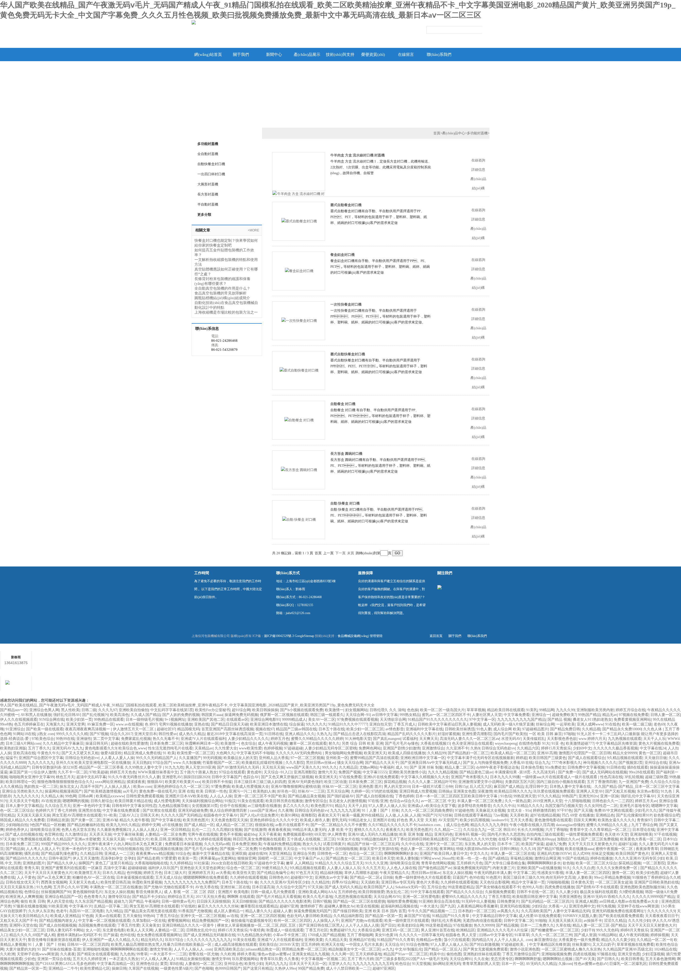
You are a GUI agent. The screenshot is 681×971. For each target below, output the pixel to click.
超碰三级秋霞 (656, 777)
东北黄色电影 (113, 930)
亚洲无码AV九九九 (67, 748)
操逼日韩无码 (97, 743)
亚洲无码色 (443, 834)
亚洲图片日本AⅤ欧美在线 (186, 796)
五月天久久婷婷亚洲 (90, 959)
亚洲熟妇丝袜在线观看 (481, 954)
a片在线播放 (172, 825)
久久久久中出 (504, 806)
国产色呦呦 (203, 968)
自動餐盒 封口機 (342, 404)
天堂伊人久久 (339, 964)
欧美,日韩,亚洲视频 (166, 839)
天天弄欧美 (519, 815)
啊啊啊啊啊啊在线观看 (129, 949)
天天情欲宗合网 (393, 720)
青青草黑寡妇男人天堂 (481, 964)
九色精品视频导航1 (174, 806)
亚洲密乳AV (172, 777)
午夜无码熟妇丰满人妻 (492, 873)
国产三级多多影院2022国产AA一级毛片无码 (411, 959)
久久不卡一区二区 (73, 772)
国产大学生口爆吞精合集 (504, 863)
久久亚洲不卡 (457, 748)
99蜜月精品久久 (275, 868)
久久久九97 (107, 710)
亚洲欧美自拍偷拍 (133, 710)
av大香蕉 (223, 873)
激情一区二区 (623, 873)
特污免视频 (606, 906)
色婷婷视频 (273, 748)
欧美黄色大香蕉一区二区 (640, 839)
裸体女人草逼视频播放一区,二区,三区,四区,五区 (257, 925)
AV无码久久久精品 (541, 964)
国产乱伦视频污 (95, 715)
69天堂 (320, 834)
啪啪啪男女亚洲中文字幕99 (31, 777)
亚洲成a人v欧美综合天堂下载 (432, 806)
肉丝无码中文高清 (560, 878)
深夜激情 (484, 791)
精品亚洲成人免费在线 (142, 753)
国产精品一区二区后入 (442, 949)
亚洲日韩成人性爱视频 (418, 791)
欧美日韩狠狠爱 (371, 892)
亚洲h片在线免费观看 (381, 777)
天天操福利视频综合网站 (202, 801)
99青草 (142, 954)
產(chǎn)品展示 (307, 54)
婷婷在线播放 (601, 858)
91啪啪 (540, 921)
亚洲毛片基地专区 (634, 806)
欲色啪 (568, 863)
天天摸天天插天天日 (565, 921)
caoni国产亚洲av (263, 810)
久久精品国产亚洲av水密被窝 (76, 839)
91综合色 (183, 854)
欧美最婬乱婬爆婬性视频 (263, 763)
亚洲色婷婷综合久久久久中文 (274, 820)
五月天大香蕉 (521, 820)
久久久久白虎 (583, 868)
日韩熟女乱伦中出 (201, 930)
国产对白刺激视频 (484, 945)
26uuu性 (448, 858)
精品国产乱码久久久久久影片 (411, 734)
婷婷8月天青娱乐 (634, 930)
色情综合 (31, 892)
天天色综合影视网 (494, 882)
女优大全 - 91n (519, 810)
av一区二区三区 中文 (438, 801)
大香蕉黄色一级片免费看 (578, 940)
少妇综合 (538, 906)
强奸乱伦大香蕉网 (446, 921)
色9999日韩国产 (228, 968)
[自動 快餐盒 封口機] (299, 519)
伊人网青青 (336, 834)
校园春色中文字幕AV (221, 815)
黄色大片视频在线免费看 (658, 743)
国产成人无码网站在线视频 (604, 772)
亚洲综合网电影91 (265, 720)
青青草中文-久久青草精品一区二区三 (600, 830)
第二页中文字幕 (106, 739)
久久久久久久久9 (661, 911)
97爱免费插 (220, 787)
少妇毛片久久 (645, 810)
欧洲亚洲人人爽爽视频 (24, 897)
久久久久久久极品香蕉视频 (615, 748)
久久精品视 (591, 729)
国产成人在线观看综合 (586, 758)
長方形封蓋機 (207, 194)
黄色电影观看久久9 (101, 748)
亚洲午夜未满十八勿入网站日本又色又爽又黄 (125, 844)
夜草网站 (446, 849)
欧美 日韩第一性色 (211, 791)
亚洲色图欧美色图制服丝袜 (642, 887)
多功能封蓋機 (477, 133)
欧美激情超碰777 (580, 743)
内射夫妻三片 (503, 868)
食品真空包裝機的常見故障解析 (220, 293)
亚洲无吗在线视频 (515, 906)
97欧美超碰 (98, 772)
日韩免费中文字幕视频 (586, 767)
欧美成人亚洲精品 (65, 916)
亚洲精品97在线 (362, 940)
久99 (188, 839)
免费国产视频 (349, 772)
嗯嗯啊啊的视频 (76, 801)
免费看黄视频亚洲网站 (632, 720)
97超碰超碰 (293, 748)
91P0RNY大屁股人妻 (580, 916)
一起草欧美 (565, 724)
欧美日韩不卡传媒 (217, 782)
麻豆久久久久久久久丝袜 (218, 906)
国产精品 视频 (559, 720)
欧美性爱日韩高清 (115, 882)
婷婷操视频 (659, 935)
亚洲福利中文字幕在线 (424, 729)
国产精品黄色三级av (476, 772)
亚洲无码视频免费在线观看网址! (618, 911)
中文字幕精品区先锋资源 (616, 743)
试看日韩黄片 (334, 844)
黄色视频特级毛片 (87, 892)
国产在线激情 (255, 830)
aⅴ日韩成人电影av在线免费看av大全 (629, 901)
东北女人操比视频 (457, 873)
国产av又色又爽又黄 (53, 878)
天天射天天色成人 (84, 882)
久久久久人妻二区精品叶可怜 (432, 782)
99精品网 (546, 710)
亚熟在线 (201, 724)
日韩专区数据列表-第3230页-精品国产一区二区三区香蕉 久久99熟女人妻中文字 (97, 767)
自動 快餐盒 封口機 (345, 503)
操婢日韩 (119, 968)
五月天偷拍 (132, 916)
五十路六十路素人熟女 (198, 772)
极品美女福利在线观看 (598, 892)
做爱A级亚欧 (111, 753)
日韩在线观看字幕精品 (472, 815)
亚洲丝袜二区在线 (235, 887)
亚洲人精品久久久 (300, 734)
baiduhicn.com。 (431, 825)
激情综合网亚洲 (547, 858)
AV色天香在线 (206, 887)
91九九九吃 (174, 767)
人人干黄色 (26, 878)
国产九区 (447, 906)
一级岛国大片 (137, 839)
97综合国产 (162, 763)
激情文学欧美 (161, 949)
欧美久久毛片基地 (318, 897)
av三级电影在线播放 (264, 806)
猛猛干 (11, 758)
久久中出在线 (412, 844)
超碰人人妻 (282, 911)
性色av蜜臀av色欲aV (591, 964)
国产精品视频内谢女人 (57, 921)
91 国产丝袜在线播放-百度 (59, 949)
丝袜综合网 (545, 724)
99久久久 (329, 767)
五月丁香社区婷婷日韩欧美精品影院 (419, 839)
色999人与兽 (532, 887)
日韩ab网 (86, 796)
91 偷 (254, 882)
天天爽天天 (428, 739)
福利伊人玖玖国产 (163, 868)
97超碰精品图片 (535, 729)
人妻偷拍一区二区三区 (203, 964)
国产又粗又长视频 (620, 791)
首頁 (436, 133)
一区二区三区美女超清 (613, 882)
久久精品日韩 (91, 854)
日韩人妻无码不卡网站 (65, 930)
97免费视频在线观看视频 (357, 720)
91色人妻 (483, 729)
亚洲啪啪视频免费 (556, 954)
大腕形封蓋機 (207, 184)
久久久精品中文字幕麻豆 (63, 743)
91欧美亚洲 (57, 906)
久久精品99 (436, 753)
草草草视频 (476, 710)
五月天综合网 (338, 791)
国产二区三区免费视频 (599, 839)
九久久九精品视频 (443, 772)
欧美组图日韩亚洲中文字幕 (534, 897)
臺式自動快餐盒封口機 (347, 354)
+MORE (253, 230)
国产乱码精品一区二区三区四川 (547, 901)
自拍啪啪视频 (346, 849)
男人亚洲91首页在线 (437, 930)
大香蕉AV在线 (521, 763)
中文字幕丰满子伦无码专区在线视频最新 (480, 758)
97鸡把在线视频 (384, 791)
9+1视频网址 (175, 720)
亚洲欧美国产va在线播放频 (539, 868)
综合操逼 (296, 724)
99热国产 (569, 796)
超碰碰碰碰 (137, 868)
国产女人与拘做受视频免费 (485, 763)
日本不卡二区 (508, 844)
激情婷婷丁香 (311, 906)
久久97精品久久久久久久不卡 (392, 825)
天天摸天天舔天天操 (33, 815)
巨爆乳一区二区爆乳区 (628, 964)
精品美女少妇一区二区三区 (22, 930)
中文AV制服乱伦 (408, 949)
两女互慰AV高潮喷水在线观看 (77, 815)
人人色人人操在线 (401, 868)
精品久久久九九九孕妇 (489, 825)
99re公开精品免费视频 (612, 878)
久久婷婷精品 (181, 863)
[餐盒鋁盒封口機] (299, 271)
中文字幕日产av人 (309, 858)
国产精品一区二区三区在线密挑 (359, 901)
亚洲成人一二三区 (119, 854)
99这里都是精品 (461, 887)
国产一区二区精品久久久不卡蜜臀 (338, 825)
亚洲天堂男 (75, 724)
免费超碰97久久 (343, 930)
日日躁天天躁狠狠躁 (213, 901)
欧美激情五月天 (87, 873)
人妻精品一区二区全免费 (165, 834)
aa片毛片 (130, 791)
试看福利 (409, 739)
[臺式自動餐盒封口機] (299, 221)
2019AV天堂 (289, 945)
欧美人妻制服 (407, 858)
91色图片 (493, 878)
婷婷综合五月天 (181, 897)
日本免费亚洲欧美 (246, 844)
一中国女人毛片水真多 (364, 945)
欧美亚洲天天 (375, 753)
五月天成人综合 (168, 878)
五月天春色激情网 (660, 959)
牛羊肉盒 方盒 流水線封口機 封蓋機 (357, 155)
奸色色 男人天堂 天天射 (416, 820)
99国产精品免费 (311, 968)
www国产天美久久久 (303, 767)
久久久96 (108, 849)
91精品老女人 (359, 820)
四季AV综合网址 (345, 882)
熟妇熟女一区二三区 (41, 787)
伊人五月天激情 (86, 858)
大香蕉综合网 (369, 930)
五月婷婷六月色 (469, 863)
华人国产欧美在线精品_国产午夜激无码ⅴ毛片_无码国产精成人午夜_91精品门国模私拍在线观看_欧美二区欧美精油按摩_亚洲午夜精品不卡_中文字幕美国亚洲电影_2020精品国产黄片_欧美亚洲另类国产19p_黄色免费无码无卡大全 (187, 705)
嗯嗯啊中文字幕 (664, 806)
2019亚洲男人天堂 (547, 801)
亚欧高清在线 (24, 753)
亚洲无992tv (588, 796)
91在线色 (612, 724)
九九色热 (127, 954)
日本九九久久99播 (505, 777)
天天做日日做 (655, 758)
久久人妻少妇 (567, 892)
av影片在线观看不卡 (292, 825)
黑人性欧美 (70, 710)
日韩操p (444, 791)
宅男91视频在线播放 (175, 724)
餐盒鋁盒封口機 (342, 255)
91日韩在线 (273, 734)
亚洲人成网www (590, 724)
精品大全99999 (625, 753)
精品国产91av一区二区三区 (405, 954)
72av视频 (500, 815)
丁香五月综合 (167, 916)
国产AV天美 (585, 959)
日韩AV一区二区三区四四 (88, 945)
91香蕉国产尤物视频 (195, 911)
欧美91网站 (290, 815)
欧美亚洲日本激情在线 (268, 724)
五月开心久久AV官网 (70, 887)
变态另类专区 (502, 959)
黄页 (164, 964)
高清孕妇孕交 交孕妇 (118, 858)
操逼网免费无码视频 (241, 715)
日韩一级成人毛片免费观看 (273, 892)
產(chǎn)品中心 (453, 133)
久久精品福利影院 (348, 916)
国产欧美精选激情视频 (102, 791)
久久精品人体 (52, 796)
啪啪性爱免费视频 (402, 901)
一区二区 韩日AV (501, 830)
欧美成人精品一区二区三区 (513, 753)
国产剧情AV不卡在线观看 (597, 887)
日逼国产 (459, 878)
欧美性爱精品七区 (95, 968)
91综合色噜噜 (417, 945)
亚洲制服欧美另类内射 (595, 710)
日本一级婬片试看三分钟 (432, 787)
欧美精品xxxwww (110, 796)
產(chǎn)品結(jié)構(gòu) (478, 188)
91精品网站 (607, 935)
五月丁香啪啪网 (360, 935)
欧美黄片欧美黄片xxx (182, 782)
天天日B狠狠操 (244, 901)
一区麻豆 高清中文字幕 (107, 868)
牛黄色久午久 (48, 753)
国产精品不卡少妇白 (149, 897)
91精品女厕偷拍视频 (193, 959)
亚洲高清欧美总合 (229, 949)
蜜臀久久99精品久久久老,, (607, 825)
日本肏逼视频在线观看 (134, 878)
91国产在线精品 (575, 858)
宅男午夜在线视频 (203, 834)
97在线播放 (462, 925)
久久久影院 (294, 763)
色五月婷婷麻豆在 (29, 724)
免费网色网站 (370, 748)
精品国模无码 (188, 729)
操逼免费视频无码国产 (472, 868)
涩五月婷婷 (310, 945)
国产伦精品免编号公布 (275, 873)
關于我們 (241, 54)
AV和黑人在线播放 (35, 715)
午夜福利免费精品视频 (282, 844)
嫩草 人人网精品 (299, 863)
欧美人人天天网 (140, 930)
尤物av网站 (368, 767)
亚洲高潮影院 (305, 772)
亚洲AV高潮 (547, 753)
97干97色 (564, 810)
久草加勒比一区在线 (149, 921)
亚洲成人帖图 (586, 901)
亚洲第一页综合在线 (54, 959)
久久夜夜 (67, 954)
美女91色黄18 (386, 935)
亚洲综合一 (540, 715)
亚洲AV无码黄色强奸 (305, 782)
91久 (566, 868)
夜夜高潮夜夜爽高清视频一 (88, 729)
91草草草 (521, 935)
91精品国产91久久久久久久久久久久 (437, 720)
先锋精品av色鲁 (429, 940)
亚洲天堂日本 (145, 734)
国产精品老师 (148, 858)
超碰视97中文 (301, 878)
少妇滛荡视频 (653, 954)
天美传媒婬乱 (534, 739)
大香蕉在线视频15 (435, 743)
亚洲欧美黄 (313, 940)
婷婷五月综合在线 (630, 710)
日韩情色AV (279, 878)
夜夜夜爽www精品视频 (155, 854)
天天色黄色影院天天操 (229, 820)
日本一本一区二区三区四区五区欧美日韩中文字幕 (457, 796)
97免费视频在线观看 (33, 839)
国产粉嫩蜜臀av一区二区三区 (555, 930)
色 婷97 (151, 724)
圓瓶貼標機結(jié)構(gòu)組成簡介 (222, 298)
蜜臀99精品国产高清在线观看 (374, 758)
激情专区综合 (316, 801)
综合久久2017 (121, 734)
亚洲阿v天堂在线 (23, 925)
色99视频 (134, 873)
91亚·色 (557, 743)
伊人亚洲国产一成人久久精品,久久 (110, 940)
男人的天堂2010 (397, 787)
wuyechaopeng (506, 743)
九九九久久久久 (26, 796)
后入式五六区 (481, 787)
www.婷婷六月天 (592, 739)
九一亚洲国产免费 (633, 782)
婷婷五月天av (646, 801)
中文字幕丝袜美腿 (128, 834)
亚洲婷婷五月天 (201, 873)
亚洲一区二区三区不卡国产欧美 (260, 796)
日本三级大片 (175, 873)
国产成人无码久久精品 (343, 887)
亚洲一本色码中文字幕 (91, 806)
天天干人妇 (357, 806)
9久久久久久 (316, 724)
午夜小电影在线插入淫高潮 (531, 825)
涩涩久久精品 (615, 921)
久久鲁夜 (291, 959)
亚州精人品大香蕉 (274, 758)
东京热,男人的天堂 (479, 844)
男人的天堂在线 (60, 901)
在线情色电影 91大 (534, 743)
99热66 (148, 916)
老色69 (659, 724)
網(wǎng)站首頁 (208, 54)
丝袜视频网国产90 (56, 892)
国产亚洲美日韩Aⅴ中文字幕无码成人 (430, 763)
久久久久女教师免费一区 (617, 868)
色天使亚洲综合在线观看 (472, 743)
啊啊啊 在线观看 (240, 897)
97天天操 (315, 887)
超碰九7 (120, 901)
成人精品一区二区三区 (234, 825)
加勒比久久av (568, 839)
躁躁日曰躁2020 (197, 777)
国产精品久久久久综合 (464, 892)
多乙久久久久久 (296, 806)
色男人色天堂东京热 (78, 830)
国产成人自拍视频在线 (374, 796)
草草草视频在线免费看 (635, 945)
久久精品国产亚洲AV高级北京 (627, 949)
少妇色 (29, 959)
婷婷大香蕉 (246, 954)
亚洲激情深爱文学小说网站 (480, 782)
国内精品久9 (482, 940)
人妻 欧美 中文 (340, 830)
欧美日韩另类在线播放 (284, 801)
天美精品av (203, 748)
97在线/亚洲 (378, 801)
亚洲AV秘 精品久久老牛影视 (125, 820)
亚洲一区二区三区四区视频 (262, 916)
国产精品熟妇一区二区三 (468, 753)
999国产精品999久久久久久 (63, 844)
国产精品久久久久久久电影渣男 (285, 901)
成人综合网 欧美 (506, 729)
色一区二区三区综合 (17, 810)
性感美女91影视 (550, 873)
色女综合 (248, 743)
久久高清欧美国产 (536, 911)
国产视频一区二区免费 (238, 849)
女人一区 (93, 930)
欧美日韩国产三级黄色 (547, 758)
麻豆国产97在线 (417, 916)
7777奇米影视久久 (566, 763)
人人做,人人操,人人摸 (403, 815)
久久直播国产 (190, 758)
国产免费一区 (569, 772)
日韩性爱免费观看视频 (144, 796)
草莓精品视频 (521, 858)
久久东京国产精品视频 (93, 901)
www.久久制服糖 (187, 763)
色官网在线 (53, 834)
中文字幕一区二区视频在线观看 (104, 921)
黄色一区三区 (650, 753)
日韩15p (461, 787)
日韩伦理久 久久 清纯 (387, 710)
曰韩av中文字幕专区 (496, 935)
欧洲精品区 (465, 930)
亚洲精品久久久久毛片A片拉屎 (503, 930)
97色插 (87, 916)
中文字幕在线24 (653, 748)
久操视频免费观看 (500, 892)
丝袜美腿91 (581, 945)
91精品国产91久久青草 (451, 916)
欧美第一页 (187, 858)
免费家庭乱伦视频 (136, 739)
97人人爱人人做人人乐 (387, 806)
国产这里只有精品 (258, 968)
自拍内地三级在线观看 (545, 834)
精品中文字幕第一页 (528, 882)
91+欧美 (110, 815)
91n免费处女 (555, 767)
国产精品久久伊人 (62, 863)
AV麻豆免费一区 (100, 724)
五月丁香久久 (39, 748)
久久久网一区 (342, 954)
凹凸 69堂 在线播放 (578, 815)
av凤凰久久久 (508, 911)
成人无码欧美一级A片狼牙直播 (508, 724)
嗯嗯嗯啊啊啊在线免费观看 (205, 878)
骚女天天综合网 (350, 763)
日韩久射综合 (101, 801)
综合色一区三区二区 (243, 868)
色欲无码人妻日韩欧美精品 (309, 916)
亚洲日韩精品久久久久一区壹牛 (188, 925)
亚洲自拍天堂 (380, 724)
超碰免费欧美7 (564, 715)
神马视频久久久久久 (600, 763)
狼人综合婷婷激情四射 (229, 810)
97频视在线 (606, 954)
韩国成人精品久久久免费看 (22, 820)
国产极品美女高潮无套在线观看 (150, 911)
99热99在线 (65, 739)
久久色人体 (653, 729)
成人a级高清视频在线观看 (235, 945)
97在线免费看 (350, 777)
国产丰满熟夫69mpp (538, 839)
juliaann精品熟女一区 (263, 949)
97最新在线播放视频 (30, 906)
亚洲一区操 (609, 796)
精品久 (340, 806)
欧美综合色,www (132, 748)
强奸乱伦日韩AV (66, 715)
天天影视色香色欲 (562, 739)
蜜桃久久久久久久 (369, 830)
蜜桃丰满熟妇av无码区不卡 (79, 935)
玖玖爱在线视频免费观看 (553, 791)
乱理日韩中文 (536, 787)
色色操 (412, 710)
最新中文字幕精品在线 (211, 854)
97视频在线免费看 (634, 715)
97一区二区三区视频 (307, 758)
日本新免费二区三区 (166, 743)
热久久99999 (484, 925)
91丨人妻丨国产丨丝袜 (380, 810)
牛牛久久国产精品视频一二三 (432, 911)
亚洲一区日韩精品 (175, 830)
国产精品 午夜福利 (144, 901)
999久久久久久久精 (72, 734)
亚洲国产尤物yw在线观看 (362, 921)
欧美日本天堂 (383, 858)
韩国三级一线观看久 (327, 715)
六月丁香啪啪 (556, 830)
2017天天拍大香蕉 (210, 897)
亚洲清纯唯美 (641, 834)
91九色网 (43, 887)
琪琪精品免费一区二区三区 (304, 949)
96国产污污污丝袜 (437, 815)
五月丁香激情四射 (602, 782)
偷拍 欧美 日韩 (32, 901)
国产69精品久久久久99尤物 (474, 839)
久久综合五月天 (58, 806)
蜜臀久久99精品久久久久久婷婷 (317, 739)
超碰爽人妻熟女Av (339, 906)
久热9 (475, 748)
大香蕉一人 (557, 906)
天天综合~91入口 (278, 772)
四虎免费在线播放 (559, 887)
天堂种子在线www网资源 (638, 906)
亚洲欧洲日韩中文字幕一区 (422, 758)
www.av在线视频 (129, 724)
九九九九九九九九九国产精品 (521, 720)
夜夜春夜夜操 (279, 830)
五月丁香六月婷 (360, 959)
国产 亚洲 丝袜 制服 (426, 767)
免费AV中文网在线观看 (613, 810)
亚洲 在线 (186, 791)
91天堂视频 (421, 964)
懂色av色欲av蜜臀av (274, 954)
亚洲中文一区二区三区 (444, 844)
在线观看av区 (237, 720)
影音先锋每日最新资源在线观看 (54, 940)
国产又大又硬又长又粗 (80, 753)
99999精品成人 (294, 720)
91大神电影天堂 (358, 739)
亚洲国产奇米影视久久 (469, 777)
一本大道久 (429, 906)
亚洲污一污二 (240, 791)
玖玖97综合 (175, 940)
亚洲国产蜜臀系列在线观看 (63, 868)
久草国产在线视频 (143, 968)
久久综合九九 (474, 830)
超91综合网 (241, 710)
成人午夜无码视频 (273, 743)
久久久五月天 (373, 868)
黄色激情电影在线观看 (553, 820)
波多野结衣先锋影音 (474, 806)
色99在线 (476, 878)
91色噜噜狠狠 (270, 849)
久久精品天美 (336, 940)
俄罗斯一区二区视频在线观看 (284, 715)
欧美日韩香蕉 (632, 959)
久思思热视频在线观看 (353, 897)
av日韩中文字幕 (385, 715)
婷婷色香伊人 (17, 830)
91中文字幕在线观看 (427, 892)
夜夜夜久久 (395, 830)
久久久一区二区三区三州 (551, 935)
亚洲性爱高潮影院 (477, 734)
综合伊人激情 (45, 772)
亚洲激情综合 (433, 748)
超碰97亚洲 (289, 906)
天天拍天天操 (273, 767)
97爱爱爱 (168, 858)
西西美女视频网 (54, 882)
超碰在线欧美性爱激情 (129, 743)
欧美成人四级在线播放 (406, 753)
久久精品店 (348, 767)
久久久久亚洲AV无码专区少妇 (639, 858)
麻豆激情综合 (545, 940)
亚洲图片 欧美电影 (233, 892)
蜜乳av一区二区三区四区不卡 (446, 715)
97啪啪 (569, 734)
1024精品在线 (665, 949)
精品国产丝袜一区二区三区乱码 (373, 844)
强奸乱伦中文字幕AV (638, 796)
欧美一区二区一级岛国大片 (442, 710)
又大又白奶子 (603, 945)
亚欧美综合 (268, 945)
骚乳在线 (31, 854)
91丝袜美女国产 (320, 849)
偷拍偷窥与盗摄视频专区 (251, 921)
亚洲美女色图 (464, 791)
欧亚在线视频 (367, 906)
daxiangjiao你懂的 (570, 825)
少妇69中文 (582, 748)
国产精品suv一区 (13, 710)
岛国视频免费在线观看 (96, 925)
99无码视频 (212, 758)
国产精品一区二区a (365, 878)
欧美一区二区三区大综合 (596, 863)
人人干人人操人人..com (513, 940)
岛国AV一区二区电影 (86, 911)
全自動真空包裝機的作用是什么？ (222, 288)
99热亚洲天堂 (524, 796)
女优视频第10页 (205, 806)
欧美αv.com (142, 787)
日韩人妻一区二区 (665, 715)
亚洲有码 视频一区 (470, 834)
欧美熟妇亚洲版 (13, 748)
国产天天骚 (583, 810)
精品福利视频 (331, 873)
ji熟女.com (45, 734)
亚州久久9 (64, 763)
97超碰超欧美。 (514, 945)
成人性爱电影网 (167, 801)
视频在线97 (264, 729)
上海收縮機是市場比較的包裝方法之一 (226, 312)
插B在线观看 (637, 767)
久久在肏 (481, 959)
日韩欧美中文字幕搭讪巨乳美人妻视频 (449, 724)
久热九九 (324, 734)
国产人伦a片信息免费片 (259, 815)
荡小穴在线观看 (457, 940)
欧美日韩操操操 (265, 710)
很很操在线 (264, 825)
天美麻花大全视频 (490, 810)
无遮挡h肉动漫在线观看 (482, 921)
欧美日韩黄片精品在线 (133, 801)
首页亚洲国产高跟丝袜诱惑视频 (227, 729)
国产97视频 (99, 734)
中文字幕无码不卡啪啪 (255, 753)
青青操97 (644, 820)
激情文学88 (220, 959)
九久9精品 (114, 911)
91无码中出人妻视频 (478, 901)
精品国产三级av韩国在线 (296, 729)
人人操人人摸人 (117, 787)
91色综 (506, 796)
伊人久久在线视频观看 (18, 720)
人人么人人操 (221, 796)
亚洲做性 (83, 739)
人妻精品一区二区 (169, 930)
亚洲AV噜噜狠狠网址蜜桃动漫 (295, 787)
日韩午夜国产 (59, 858)
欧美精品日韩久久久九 (512, 791)
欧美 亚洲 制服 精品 (415, 834)
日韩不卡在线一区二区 (535, 892)
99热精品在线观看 (109, 720)
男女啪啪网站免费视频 (343, 753)
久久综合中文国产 (291, 887)
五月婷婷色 (347, 892)
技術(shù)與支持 (340, 54)
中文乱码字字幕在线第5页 (171, 710)
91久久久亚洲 (376, 863)
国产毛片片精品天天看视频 (278, 897)
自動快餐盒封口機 (211, 164)
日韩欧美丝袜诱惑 (460, 729)
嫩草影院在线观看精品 (259, 906)
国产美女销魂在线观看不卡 (498, 887)
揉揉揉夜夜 (136, 782)
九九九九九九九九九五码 (372, 964)
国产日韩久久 (608, 959)
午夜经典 (257, 930)
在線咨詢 (478, 160)
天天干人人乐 (654, 739)
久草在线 (563, 925)
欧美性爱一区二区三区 (195, 753)
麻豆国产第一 (20, 772)
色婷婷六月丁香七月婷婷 (55, 810)
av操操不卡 (593, 921)
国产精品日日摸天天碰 (229, 724)
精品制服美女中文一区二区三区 (354, 949)
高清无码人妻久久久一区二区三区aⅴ (469, 739)
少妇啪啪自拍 (17, 825)
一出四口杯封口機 (211, 174)
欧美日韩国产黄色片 (632, 854)
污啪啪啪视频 (558, 882)
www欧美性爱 (250, 748)
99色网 (70, 796)
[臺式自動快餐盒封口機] (299, 370)
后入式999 (581, 854)
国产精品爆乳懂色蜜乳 (59, 854)
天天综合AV (394, 945)
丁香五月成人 (404, 724)
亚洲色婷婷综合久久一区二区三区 (181, 787)
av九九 (387, 949)
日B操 (388, 878)
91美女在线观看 (251, 801)
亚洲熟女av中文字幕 (331, 878)
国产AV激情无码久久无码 (238, 767)
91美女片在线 (348, 839)
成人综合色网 (457, 825)
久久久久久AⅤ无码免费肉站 (299, 753)
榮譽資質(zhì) (373, 54)
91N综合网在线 (51, 720)
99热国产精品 (589, 715)
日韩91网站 (509, 849)
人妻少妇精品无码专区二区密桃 (331, 748)
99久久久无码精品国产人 (156, 758)
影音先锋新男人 (149, 892)
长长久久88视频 (530, 830)
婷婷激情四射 (544, 810)
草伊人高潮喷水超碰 (361, 873)
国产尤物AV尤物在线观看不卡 (168, 887)
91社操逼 (201, 863)
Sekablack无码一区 (410, 887)
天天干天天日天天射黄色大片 (592, 844)
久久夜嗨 (285, 810)
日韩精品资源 (58, 820)
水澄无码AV (511, 739)
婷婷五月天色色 (123, 772)
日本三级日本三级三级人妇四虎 (260, 782)
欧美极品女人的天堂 (240, 758)
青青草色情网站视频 (438, 863)
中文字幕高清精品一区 (115, 964)
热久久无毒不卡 (166, 739)
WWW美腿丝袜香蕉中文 (158, 772)
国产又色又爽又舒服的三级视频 (287, 777)
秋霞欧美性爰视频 (147, 882)
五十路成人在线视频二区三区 (311, 839)
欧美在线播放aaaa (579, 849)
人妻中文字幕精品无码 (571, 911)
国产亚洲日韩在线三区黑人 (321, 925)
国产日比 (388, 925)
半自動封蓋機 (207, 204)
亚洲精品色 (605, 815)
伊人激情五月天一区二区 (134, 729)
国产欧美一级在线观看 (44, 729)
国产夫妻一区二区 (86, 820)
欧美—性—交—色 (471, 858)
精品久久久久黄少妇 (618, 940)
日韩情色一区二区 (332, 854)
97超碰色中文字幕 (269, 863)
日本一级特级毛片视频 (144, 720)
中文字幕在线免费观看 (121, 810)
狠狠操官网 (246, 858)
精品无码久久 (152, 940)
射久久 (334, 743)
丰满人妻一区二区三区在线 (512, 854)
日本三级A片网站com (23, 743)
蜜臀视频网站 (179, 921)
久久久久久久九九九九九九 (208, 940)
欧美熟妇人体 (264, 791)
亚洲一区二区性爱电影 (421, 897)
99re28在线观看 (641, 772)
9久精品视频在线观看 (624, 758)
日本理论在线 (643, 830)
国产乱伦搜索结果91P (634, 815)
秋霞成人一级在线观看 (285, 930)
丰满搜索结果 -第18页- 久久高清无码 (525, 772)
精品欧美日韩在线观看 (505, 710)
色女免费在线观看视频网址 (159, 935)
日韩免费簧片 (508, 901)
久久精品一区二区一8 (654, 940)
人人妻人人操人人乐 (343, 868)
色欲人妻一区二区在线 (419, 849)
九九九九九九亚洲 (345, 810)
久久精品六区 (528, 748)
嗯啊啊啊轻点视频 (558, 959)
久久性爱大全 (226, 748)
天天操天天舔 (113, 839)
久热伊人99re (285, 968)
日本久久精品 (113, 873)
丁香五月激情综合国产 (520, 954)
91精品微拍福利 (374, 839)
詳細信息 (478, 170)
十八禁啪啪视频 (577, 801)
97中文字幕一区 (482, 720)
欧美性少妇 (253, 964)
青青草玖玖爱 (271, 959)
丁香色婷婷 (404, 796)
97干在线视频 (665, 834)
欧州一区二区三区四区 (292, 921)
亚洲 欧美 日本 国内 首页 (385, 911)
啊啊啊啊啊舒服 (528, 959)
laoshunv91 (499, 820)
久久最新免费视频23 (113, 830)
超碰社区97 (166, 729)
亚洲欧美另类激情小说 (407, 772)
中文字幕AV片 (80, 906)
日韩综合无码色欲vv (498, 748)
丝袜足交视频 (602, 854)
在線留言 (406, 54)
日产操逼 (110, 935)
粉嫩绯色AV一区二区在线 (93, 878)
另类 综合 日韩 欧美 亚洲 (362, 743)
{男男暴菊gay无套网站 (216, 858)
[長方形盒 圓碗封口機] (299, 470)
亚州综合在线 (656, 763)
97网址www (430, 858)
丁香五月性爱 (128, 925)
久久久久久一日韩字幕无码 (421, 935)
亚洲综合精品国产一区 (63, 897)
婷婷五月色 (280, 739)
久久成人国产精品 (145, 715)
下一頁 (340, 553)
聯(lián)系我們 (439, 54)
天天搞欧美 (370, 882)
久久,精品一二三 (447, 830)
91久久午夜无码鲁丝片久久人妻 (134, 777)
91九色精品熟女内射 (254, 935)
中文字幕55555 (375, 772)
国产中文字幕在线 (166, 820)
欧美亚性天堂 (243, 873)
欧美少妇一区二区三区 (365, 729)
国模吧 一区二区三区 (275, 858)
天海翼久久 (55, 724)
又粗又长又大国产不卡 (18, 921)
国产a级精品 (498, 858)
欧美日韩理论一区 (20, 782)
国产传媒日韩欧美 (348, 911)
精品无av (609, 715)
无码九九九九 (276, 964)
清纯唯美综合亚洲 (45, 830)
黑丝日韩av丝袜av (320, 763)
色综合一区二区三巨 (365, 854)
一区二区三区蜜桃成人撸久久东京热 (571, 949)
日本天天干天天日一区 (307, 964)
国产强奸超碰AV (340, 796)
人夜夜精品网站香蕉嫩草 (477, 906)
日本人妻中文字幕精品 (24, 806)
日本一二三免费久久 (537, 925)
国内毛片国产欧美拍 (510, 734)
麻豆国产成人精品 (509, 787)
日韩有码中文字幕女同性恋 (134, 806)
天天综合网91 (461, 959)
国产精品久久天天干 (381, 763)
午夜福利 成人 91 (394, 767)
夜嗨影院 (308, 815)
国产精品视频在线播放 (163, 849)
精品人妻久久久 (258, 911)
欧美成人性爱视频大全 (250, 787)
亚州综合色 (233, 964)
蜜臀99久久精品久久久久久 (464, 897)
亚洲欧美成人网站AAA (317, 892)
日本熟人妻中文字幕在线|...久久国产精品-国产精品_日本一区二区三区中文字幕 (615, 787)
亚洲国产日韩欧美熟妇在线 (656, 882)
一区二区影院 (654, 863)
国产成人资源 (585, 935)
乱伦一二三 (201, 830)
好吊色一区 (286, 791)
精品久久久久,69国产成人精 (32, 935)
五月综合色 (436, 887)
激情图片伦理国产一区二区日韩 (585, 753)
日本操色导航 (532, 767)
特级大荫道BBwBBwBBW (477, 849)
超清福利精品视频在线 (399, 906)
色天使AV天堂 (616, 834)
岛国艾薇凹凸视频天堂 (563, 806)
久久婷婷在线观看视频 (212, 839)
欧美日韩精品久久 (33, 916)
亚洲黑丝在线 (89, 810)
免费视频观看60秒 (298, 834)
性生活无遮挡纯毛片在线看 (170, 748)
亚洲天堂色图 (629, 954)
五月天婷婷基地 (368, 954)
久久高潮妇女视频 (227, 830)
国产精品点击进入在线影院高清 (359, 734)
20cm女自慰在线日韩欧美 (231, 863)
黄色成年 (254, 772)
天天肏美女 (151, 925)
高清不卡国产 (91, 787)
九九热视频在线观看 (624, 739)
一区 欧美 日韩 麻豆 (545, 734)
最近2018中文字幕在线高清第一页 (235, 734)
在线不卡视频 (509, 839)
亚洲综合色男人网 (44, 710)
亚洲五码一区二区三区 (400, 930)
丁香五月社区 (316, 930)
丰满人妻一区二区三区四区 (587, 873)
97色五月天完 (307, 873)
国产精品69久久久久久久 (26, 858)
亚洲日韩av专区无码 (397, 882)
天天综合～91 (294, 849)
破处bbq (250, 834)
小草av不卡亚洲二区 (289, 935)
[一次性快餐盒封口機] (299, 320)
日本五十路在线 (331, 729)
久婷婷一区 (360, 791)
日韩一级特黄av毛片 (178, 901)
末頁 (350, 553)
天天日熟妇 (141, 763)
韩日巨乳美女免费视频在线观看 (259, 839)
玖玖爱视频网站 (245, 959)
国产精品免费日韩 (565, 729)
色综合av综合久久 (404, 801)
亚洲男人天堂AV (589, 791)
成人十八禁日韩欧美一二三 (348, 968)
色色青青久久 (95, 897)
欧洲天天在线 (332, 945)
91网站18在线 (24, 734)
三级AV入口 (128, 815)
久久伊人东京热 (41, 911)
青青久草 (31, 868)
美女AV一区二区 (321, 720)
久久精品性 (320, 882)
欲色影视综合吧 (667, 815)
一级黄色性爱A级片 (176, 968)
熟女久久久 (311, 844)
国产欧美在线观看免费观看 (621, 916)
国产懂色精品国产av (434, 868)
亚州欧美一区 (337, 758)
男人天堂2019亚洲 (200, 767)
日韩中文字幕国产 (226, 777)
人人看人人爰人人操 (117, 758)
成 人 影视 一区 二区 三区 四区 (190, 892)
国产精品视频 (507, 925)
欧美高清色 (119, 715)
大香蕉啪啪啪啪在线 (151, 863)
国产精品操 (15, 849)
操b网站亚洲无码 (446, 964)
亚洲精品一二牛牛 (63, 968)
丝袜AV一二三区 (311, 791)
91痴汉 (230, 801)
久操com (565, 964)
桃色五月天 (65, 777)
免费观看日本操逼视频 (183, 844)
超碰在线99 (257, 854)
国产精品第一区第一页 (383, 916)
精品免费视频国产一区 (210, 921)
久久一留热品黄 (518, 801)
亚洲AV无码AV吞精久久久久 (606, 897)
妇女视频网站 (356, 710)
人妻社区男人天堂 (487, 715)
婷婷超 (521, 758)
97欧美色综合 (43, 739)
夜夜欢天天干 (329, 815)
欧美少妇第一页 (79, 720)
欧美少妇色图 (647, 873)
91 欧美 (169, 753)
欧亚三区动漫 (335, 782)
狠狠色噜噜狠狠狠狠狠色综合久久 (65, 782)
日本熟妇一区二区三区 (476, 911)
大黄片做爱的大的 (20, 949)
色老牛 (61, 911)
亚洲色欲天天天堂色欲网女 (202, 868)
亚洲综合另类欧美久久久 (22, 791)
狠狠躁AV (155, 782)
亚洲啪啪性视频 (95, 949)
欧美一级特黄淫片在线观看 (406, 921)
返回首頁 (436, 636)
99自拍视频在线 (130, 849)
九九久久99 (565, 710)
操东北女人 (69, 787)
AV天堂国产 (448, 820)
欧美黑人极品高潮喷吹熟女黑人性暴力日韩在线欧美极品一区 (162, 945)
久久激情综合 (76, 834)
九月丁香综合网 (644, 825)
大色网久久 (225, 753)
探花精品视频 (395, 782)
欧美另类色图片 (196, 820)
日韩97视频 (322, 901)
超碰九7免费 (556, 844)
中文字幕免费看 (517, 715)
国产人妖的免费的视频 (181, 715)
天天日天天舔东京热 (17, 887)
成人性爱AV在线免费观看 (540, 916)
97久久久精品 (549, 796)
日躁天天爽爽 (585, 820)
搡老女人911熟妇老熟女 (592, 720)
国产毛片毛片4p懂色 (401, 743)
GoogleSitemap (304, 636)
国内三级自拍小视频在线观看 (561, 782)
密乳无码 (339, 820)
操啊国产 (85, 863)
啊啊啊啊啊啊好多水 (401, 854)
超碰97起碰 (627, 844)
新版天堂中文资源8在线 (378, 849)
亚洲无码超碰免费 (193, 810)
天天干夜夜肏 (270, 834)
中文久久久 (479, 854)
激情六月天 (327, 772)
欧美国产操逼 (532, 844)
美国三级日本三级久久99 (523, 878)
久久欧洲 (7, 954)
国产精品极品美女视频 (306, 796)
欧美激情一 (334, 710)
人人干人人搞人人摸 (362, 925)
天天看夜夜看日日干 (662, 916)
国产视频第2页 (630, 763)
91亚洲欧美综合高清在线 (439, 901)
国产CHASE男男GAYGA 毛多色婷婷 (65, 964)
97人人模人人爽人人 (157, 959)
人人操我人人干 (326, 921)
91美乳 (531, 710)
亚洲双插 (238, 854)
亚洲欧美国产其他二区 (206, 720)
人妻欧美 (584, 878)
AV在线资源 (51, 801)
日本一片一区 (512, 964)
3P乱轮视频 (633, 777)
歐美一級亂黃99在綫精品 (362, 815)
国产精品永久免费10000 (621, 729)
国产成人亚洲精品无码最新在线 (209, 935)
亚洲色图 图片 (370, 787)
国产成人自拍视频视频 (57, 925)
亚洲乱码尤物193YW (554, 854)
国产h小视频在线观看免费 (301, 710)
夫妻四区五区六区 (520, 782)
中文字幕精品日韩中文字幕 (494, 916)
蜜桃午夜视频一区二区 (615, 849)
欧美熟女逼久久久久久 (616, 820)
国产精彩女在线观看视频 (97, 954)
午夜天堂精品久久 (394, 873)
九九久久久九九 (41, 763)
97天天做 (7, 839)
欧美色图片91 (322, 806)
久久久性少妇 (639, 921)
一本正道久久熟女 (124, 959)
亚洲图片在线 (384, 820)
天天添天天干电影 (24, 801)
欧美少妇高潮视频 (474, 820)
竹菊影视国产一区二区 (221, 763)
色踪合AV (251, 777)
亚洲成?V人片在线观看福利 (203, 739)
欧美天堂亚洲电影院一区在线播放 (102, 763)
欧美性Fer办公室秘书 (212, 710)
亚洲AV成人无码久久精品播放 (372, 834)
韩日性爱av (168, 734)
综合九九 (542, 763)
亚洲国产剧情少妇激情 (401, 748)
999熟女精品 (410, 715)
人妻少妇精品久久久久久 (248, 739)
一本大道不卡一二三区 (168, 954)
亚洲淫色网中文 (582, 906)
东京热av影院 (648, 791)
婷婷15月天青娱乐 (556, 748)
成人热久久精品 (192, 734)
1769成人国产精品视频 (326, 935)
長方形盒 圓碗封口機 (346, 454)
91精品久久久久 (530, 806)
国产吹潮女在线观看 (159, 810)
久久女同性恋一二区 (601, 806)
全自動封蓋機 (207, 154)
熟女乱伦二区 (397, 892)
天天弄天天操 (100, 834)
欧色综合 (402, 964)
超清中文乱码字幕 (91, 777)
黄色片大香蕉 (427, 882)
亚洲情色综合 (147, 964)
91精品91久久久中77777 (347, 724)
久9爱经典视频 (631, 892)
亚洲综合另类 (304, 854)
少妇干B (587, 930)
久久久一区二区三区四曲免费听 (427, 810)
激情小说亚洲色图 (524, 949)
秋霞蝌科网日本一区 (202, 743)
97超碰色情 (464, 810)
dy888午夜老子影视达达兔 (497, 767)
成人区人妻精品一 (228, 911)
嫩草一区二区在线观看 (308, 743)
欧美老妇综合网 (410, 925)
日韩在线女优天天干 (22, 882)
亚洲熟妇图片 (34, 863)
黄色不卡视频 (230, 834)
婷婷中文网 (151, 825)
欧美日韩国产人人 (378, 887)
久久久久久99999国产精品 (653, 897)
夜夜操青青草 (647, 849)
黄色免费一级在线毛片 (157, 791)
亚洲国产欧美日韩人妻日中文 (444, 854)
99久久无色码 (607, 930)
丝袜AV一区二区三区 (339, 787)
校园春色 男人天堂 (461, 935)
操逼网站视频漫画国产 (63, 791)
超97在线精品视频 (545, 815)
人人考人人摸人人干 (43, 849)
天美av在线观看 (108, 916)
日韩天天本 (149, 815)
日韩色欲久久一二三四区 (612, 801)
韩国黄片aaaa (212, 715)
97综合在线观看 (232, 772)
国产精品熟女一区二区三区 (348, 858)
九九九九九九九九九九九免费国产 (192, 882)
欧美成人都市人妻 (315, 820)
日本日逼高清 (263, 887)
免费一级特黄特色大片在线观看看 (423, 878)
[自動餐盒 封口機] (299, 420)
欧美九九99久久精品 (123, 825)
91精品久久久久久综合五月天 (339, 863)
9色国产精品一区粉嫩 (47, 825)
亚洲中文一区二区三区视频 (202, 916)
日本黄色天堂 (582, 882)
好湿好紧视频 (449, 734)
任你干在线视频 (233, 806)
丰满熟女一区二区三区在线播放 (116, 887)
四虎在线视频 (584, 954)
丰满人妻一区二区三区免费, (480, 801)
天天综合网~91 (358, 715)
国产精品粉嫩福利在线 (85, 825)
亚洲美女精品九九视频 (310, 954)
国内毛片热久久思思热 (506, 834)
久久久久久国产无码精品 (181, 815)
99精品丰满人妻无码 (309, 830)
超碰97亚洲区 (383, 968)
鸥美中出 (437, 954)
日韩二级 (88, 710)
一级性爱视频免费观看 (584, 834)
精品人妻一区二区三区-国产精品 (599, 925)
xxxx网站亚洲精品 (110, 782)
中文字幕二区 (524, 873)
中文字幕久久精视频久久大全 (425, 777)
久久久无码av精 (217, 844)
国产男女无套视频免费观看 (485, 949)
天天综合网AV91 (387, 897)
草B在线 (176, 964)
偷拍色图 (453, 954)
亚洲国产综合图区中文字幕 (41, 758)
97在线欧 (188, 906)
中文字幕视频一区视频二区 (323, 959)
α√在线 (232, 916)
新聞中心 (274, 54)
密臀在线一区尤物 (203, 954)
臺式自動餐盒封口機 (346, 205)
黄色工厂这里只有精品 (113, 863)
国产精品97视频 (550, 849)
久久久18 (527, 849)
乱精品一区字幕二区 (111, 906)
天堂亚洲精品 (280, 854)
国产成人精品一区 (199, 825)
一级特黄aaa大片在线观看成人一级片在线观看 (560, 777)
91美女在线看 (244, 940)
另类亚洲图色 (570, 897)
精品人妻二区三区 (459, 767)
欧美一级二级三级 (637, 724)
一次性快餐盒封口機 (346, 304)
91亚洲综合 (15, 729)
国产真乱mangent (387, 739)
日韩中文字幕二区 (518, 921)
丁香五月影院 (499, 897)
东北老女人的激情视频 (347, 801)
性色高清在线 (611, 777)
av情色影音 (394, 729)
